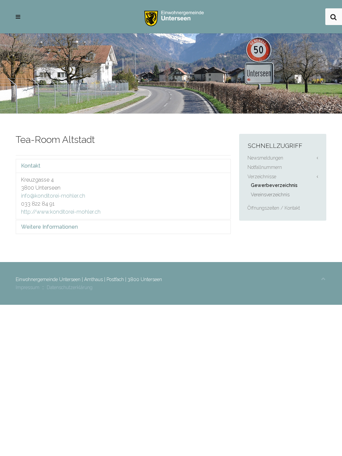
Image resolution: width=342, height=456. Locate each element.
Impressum (27, 287)
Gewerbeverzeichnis (274, 185)
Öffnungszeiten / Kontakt (273, 208)
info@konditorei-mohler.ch (53, 196)
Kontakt (30, 166)
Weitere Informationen (49, 227)
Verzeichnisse (261, 176)
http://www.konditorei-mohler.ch (61, 212)
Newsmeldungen (265, 158)
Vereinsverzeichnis (270, 194)
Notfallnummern (264, 167)
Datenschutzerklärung (70, 287)
